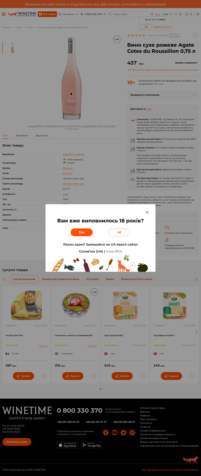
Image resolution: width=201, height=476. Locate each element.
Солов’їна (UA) (91, 251)
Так (82, 232)
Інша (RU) (114, 251)
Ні (119, 232)
